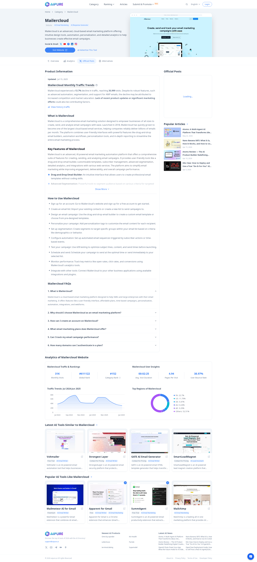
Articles (123, 4)
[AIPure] (54, 4)
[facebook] (68, 44)
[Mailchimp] (192, 495)
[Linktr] (65, 547)
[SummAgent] (149, 495)
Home (47, 12)
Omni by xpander (108, 537)
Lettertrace (106, 542)
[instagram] (76, 44)
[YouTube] (51, 547)
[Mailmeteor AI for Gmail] (65, 495)
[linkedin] (72, 44)
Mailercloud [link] (72, 12)
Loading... (188, 96)
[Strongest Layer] (107, 443)
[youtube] (64, 44)
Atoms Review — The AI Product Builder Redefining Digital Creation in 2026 (171, 543)
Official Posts (88, 61)
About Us (169, 558)
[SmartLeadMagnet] (192, 443)
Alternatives (107, 61)
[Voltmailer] (65, 443)
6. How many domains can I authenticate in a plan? (75, 345)
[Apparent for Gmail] (107, 495)
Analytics (71, 61)
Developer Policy (206, 558)
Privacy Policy (180, 558)
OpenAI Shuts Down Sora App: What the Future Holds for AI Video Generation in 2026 (171, 548)
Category (94, 4)
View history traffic (60, 106)
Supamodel (133, 547)
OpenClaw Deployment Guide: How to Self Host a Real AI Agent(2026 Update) (199, 548)
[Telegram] (56, 547)
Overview (55, 61)
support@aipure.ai (52, 541)
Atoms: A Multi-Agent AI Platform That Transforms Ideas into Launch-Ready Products (170, 538)
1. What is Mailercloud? (60, 291)
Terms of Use (192, 558)
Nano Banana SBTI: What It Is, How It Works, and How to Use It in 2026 (199, 538)
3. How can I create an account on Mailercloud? (73, 320)
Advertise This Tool (88, 50)
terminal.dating (107, 547)
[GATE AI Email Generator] (149, 443)
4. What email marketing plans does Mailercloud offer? (77, 329)
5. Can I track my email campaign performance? (73, 337)
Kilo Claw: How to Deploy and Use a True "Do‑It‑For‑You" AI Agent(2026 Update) (199, 543)
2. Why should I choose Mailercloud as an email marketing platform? (84, 312)
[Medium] (60, 547)
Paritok (131, 542)
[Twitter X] (46, 547)
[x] (61, 44)
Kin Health (133, 537)
